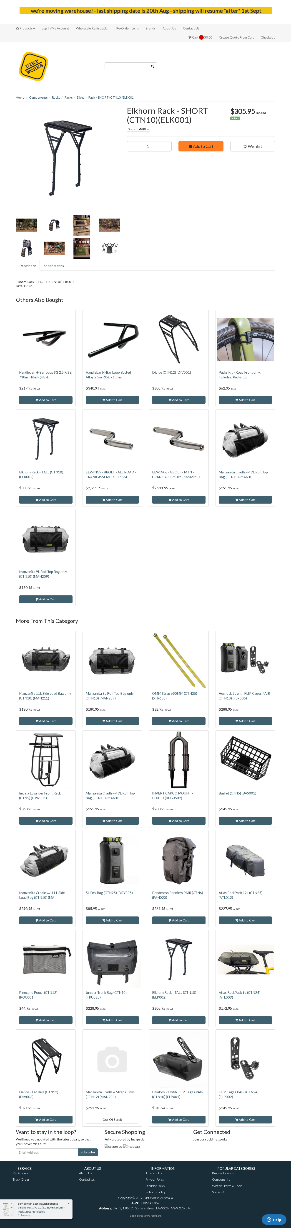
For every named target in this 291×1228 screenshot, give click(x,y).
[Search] (152, 66)
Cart (201, 37)
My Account (21, 1173)
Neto (158, 1215)
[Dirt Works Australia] (33, 66)
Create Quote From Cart (236, 37)
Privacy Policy (155, 1179)
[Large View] (26, 225)
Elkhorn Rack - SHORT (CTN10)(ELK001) (106, 97)
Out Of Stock (112, 1119)
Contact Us (191, 28)
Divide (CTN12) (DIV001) (171, 372)
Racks (56, 97)
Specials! (218, 1192)
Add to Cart (202, 146)
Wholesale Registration (92, 28)
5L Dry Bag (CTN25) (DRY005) (109, 893)
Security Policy (155, 1186)
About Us (169, 28)
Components (38, 97)
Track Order (21, 1179)
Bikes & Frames (223, 1173)
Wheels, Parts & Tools (227, 1186)
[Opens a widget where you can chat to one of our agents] (273, 1220)
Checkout (268, 37)
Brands (151, 28)
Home (20, 97)
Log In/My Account (55, 28)
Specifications (54, 266)
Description (28, 266)
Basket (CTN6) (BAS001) (237, 793)
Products (26, 28)
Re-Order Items (127, 28)
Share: (132, 129)
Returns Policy (156, 1192)
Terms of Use (155, 1173)
